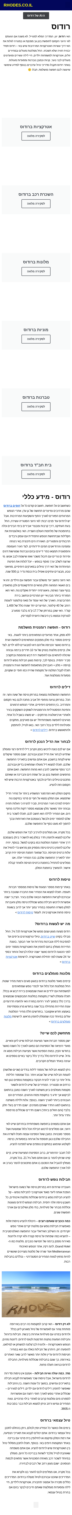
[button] (67, 5)
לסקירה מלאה (36, 136)
